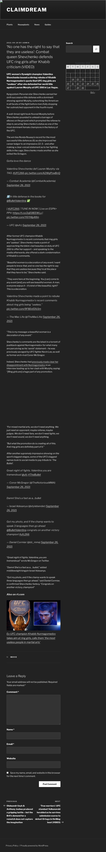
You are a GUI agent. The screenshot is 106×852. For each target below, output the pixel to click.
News (36, 24)
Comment (13, 692)
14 (73, 79)
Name (10, 729)
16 (83, 79)
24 (88, 83)
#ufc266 (24, 534)
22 (78, 83)
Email (10, 744)
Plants (10, 24)
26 (97, 83)
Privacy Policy (12, 845)
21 (73, 83)
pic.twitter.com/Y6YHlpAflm (23, 217)
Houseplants (23, 24)
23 (83, 83)
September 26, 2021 (18, 185)
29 (78, 88)
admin (25, 43)
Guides (48, 24)
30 (82, 88)
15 (78, 79)
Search (69, 43)
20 (68, 83)
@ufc (25, 474)
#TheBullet (34, 474)
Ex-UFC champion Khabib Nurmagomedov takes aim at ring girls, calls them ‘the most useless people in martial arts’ (31, 638)
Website (11, 758)
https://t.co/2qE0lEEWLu (27, 212)
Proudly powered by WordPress (34, 845)
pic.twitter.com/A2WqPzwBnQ (42, 173)
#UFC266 (18, 173)
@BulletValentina (16, 200)
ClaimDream (27, 10)
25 (93, 83)
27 (68, 88)
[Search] (96, 49)
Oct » (92, 92)
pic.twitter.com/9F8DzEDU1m (24, 308)
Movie (13, 657)
